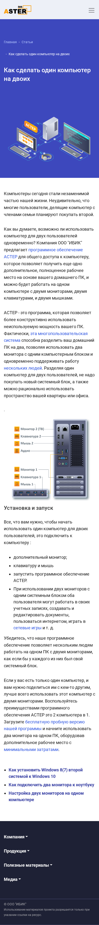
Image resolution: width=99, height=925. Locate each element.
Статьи (27, 42)
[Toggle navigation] (91, 10)
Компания (14, 836)
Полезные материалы (27, 865)
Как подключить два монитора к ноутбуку (51, 784)
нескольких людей (23, 368)
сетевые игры (27, 627)
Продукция (15, 850)
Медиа (11, 879)
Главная (10, 42)
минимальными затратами (31, 749)
